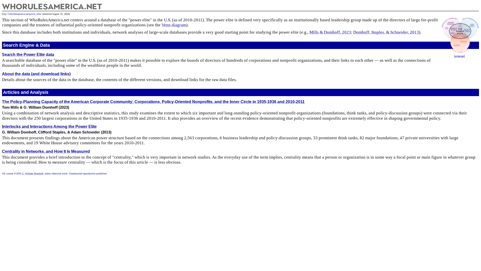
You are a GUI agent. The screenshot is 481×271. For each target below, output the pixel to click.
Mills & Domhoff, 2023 (330, 32)
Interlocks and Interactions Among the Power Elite (49, 126)
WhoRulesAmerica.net (52, 6)
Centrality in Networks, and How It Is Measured (46, 151)
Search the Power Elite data (28, 54)
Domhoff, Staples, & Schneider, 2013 (386, 32)
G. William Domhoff (32, 173)
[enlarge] (459, 56)
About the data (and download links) (36, 74)
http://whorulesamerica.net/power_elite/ (22, 14)
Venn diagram (174, 25)
